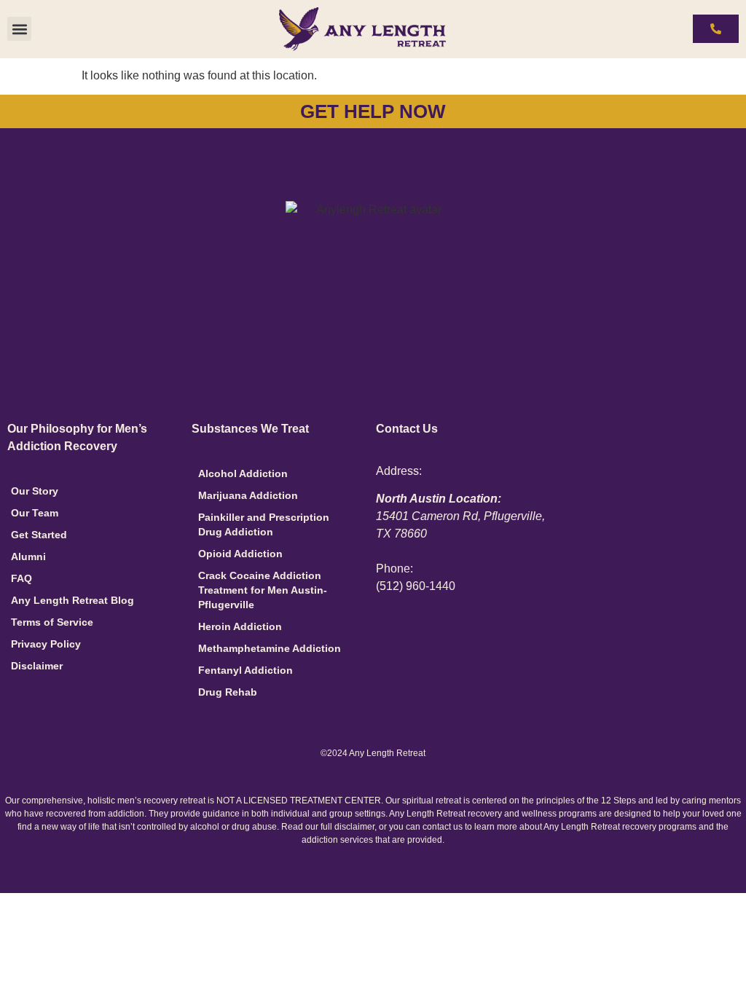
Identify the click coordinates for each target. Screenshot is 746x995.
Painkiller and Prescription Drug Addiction (263, 524)
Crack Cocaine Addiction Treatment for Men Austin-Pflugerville (262, 590)
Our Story (34, 491)
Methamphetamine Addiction (269, 648)
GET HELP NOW (373, 111)
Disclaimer (37, 666)
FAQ (21, 578)
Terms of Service (52, 622)
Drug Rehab (227, 692)
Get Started (39, 534)
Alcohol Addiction (243, 473)
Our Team (34, 513)
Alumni (28, 556)
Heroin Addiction (240, 626)
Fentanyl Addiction (245, 670)
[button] (19, 29)
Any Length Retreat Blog (72, 600)
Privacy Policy (46, 644)
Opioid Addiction (240, 553)
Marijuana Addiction (248, 495)
